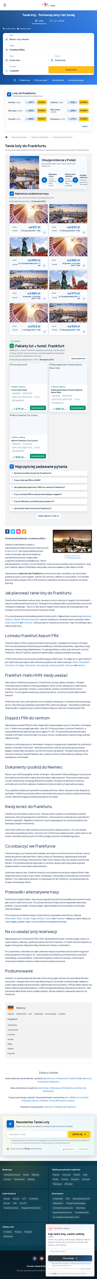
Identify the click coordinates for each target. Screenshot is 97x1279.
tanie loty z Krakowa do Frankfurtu (62, 1078)
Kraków (8, 619)
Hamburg (54, 665)
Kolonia (74, 662)
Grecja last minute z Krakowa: (35, 1100)
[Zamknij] (91, 1228)
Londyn (26, 918)
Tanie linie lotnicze (11, 1208)
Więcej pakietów (78, 358)
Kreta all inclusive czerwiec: (62, 1100)
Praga (33, 918)
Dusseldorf (84, 662)
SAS (15, 1203)
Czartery (7, 1179)
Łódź (7, 622)
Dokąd (12, 45)
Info (30, 1014)
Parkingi (31, 1179)
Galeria (11, 1048)
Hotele (10, 1039)
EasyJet (7, 1203)
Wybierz (41, 102)
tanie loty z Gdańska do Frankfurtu (60, 1106)
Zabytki (11, 1014)
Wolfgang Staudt (74, 558)
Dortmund (10, 665)
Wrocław (25, 619)
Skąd (11, 35)
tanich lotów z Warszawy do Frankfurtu (55, 1088)
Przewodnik (58, 1199)
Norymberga (43, 665)
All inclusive (8, 1236)
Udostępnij (7, 531)
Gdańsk (16, 619)
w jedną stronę (25, 29)
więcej (85, 126)
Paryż (19, 918)
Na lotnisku (80, 1208)
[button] (48, 473)
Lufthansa (33, 1199)
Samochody (19, 1179)
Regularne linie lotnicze (31, 1208)
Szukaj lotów (71, 70)
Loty (41, 20)
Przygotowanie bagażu (75, 1203)
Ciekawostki (21, 1014)
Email (18, 531)
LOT (24, 1199)
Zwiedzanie (38, 1014)
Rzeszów (15, 622)
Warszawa (86, 616)
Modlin (55, 1179)
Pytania (18, 1232)
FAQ (67, 1199)
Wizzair (16, 1199)
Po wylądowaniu (82, 1212)
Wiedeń (40, 918)
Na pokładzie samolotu (62, 1212)
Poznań (65, 1179)
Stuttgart (20, 665)
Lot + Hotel (58, 20)
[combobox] (51, 39)
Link (24, 531)
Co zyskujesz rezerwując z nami (66, 1217)
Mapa (10, 1044)
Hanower (69, 665)
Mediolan (60, 918)
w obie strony (11, 29)
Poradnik (28, 1232)
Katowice (35, 619)
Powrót (57, 56)
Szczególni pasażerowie (63, 1208)
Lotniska (61, 1014)
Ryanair (7, 1199)
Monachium (30, 665)
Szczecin (28, 622)
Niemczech (12, 551)
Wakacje (35, 1175)
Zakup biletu (58, 1203)
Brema (82, 665)
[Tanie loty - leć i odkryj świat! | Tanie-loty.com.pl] (6, 137)
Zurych (48, 918)
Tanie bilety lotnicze (12, 1175)
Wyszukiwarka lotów (81, 1199)
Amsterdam (10, 918)
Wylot (12, 56)
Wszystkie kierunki (19, 137)
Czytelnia (8, 1232)
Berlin (61, 665)
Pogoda (11, 1053)
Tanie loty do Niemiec (40, 137)
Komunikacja (50, 1014)
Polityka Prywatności (86, 1268)
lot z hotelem (82, 1097)
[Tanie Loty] (48, 5)
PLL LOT (23, 1203)
